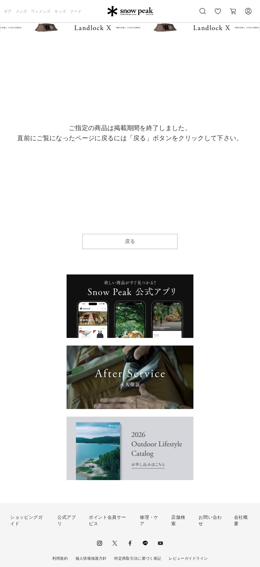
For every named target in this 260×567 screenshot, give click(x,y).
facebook (130, 543)
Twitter (115, 543)
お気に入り (217, 14)
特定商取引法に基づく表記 (137, 558)
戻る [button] (130, 241)
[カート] (233, 11)
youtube (160, 543)
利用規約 (60, 558)
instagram (99, 543)
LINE (145, 543)
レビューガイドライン (188, 558)
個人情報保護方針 (91, 558)
